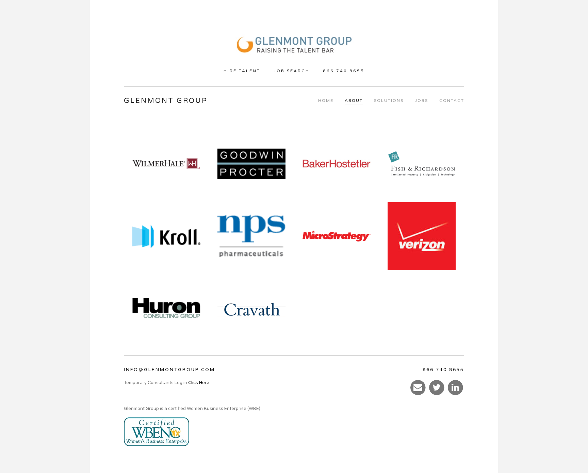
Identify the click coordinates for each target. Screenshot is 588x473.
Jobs (421, 100)
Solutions (389, 100)
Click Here (198, 382)
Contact (451, 100)
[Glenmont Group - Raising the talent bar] (294, 46)
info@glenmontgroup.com (169, 369)
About (354, 100)
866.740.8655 (343, 70)
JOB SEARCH (292, 70)
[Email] (418, 387)
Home (325, 100)
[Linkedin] (455, 387)
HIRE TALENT (242, 70)
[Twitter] (437, 387)
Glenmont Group (166, 101)
